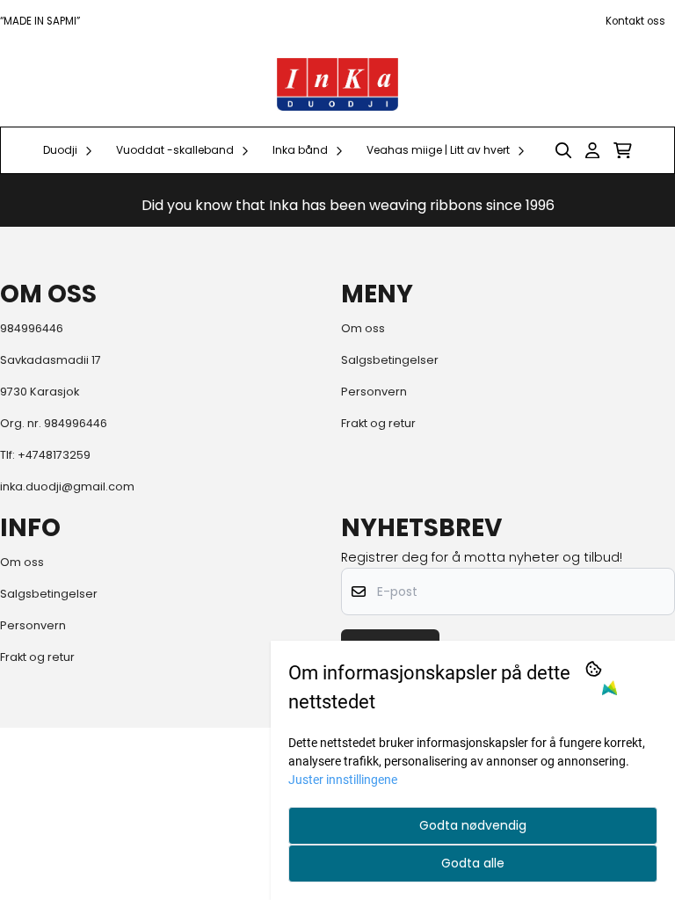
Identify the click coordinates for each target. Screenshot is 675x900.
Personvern (374, 391)
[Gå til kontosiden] (592, 150)
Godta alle (472, 863)
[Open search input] (563, 150)
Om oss (363, 328)
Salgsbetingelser (390, 359)
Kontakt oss (635, 21)
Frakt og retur (378, 423)
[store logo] (338, 84)
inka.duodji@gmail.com (67, 486)
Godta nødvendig (472, 825)
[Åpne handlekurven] (622, 150)
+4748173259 (54, 454)
